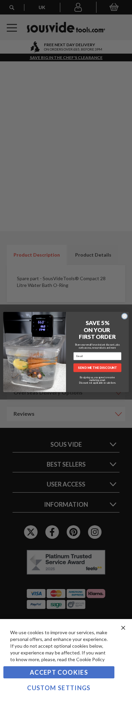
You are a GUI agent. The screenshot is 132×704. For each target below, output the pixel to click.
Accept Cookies (59, 672)
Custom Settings (58, 688)
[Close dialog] (125, 316)
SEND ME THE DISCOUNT (97, 368)
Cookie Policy (90, 659)
